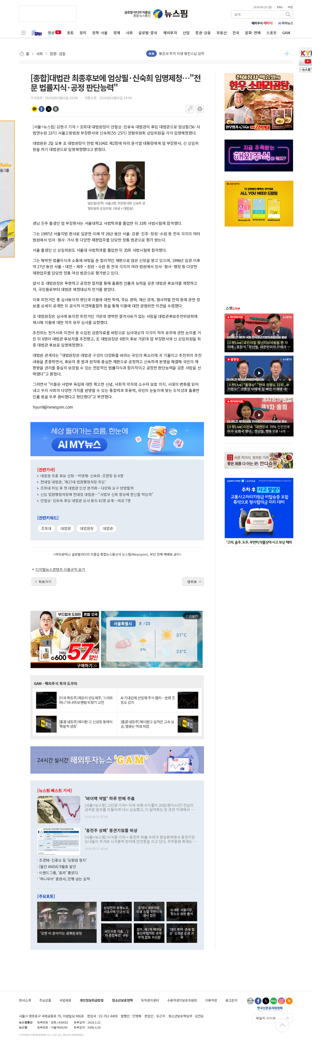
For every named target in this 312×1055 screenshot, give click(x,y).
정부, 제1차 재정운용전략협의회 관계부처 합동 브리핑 (149, 933)
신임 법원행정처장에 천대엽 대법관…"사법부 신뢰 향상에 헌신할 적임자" (96, 494)
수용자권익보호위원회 (182, 1000)
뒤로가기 (45, 581)
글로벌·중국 (147, 32)
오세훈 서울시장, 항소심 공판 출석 (181, 911)
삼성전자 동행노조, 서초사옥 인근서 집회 (116, 911)
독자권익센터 (150, 1000)
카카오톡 (34, 109)
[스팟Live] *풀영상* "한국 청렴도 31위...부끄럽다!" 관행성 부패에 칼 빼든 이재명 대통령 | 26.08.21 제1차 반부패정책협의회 (258, 387)
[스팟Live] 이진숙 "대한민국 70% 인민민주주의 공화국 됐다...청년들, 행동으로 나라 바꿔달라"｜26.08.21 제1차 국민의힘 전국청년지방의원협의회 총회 (258, 429)
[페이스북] (258, 1001)
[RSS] (289, 1001)
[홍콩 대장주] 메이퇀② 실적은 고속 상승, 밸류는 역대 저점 (147, 724)
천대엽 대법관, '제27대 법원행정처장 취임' (73, 481)
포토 (70, 32)
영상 (51, 32)
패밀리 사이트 (266, 1018)
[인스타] (281, 1001)
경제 (116, 32)
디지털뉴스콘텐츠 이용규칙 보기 (60, 569)
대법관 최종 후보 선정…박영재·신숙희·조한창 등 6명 (81, 475)
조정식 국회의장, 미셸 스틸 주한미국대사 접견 (149, 911)
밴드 (56, 109)
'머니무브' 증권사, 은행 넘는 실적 (64, 878)
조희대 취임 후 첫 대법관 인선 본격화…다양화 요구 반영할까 (87, 487)
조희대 (46, 528)
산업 (186, 32)
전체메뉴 (23, 32)
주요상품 (45, 1000)
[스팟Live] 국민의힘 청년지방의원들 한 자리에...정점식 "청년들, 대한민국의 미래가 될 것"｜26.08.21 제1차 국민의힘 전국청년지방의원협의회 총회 (259, 344)
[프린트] (200, 109)
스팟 (233, 308)
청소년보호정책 (122, 1000)
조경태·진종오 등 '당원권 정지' (63, 860)
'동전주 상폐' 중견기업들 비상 (111, 830)
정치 (82, 32)
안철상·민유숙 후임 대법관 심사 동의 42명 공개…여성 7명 (85, 500)
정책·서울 (100, 32)
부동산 (222, 32)
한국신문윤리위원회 (270, 1008)
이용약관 (211, 1000)
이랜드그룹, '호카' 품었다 (58, 872)
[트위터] (265, 1001)
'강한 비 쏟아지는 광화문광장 (61, 933)
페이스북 (42, 109)
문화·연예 (253, 32)
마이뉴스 (285, 23)
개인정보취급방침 (91, 1000)
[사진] (58, 809)
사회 (129, 32)
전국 (236, 32)
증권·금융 (203, 32)
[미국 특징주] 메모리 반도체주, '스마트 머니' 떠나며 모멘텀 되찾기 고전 (86, 700)
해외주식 (262, 23)
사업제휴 (65, 1000)
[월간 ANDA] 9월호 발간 (57, 866)
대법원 (66, 528)
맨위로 (192, 581)
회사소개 (25, 1000)
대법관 (108, 528)
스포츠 (271, 32)
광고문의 (231, 1000)
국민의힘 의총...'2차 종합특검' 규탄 (116, 933)
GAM (286, 32)
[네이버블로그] (273, 1001)
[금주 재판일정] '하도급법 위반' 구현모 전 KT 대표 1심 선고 (202, 53)
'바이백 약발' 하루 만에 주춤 (110, 798)
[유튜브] (250, 1001)
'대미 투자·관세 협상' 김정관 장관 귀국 (181, 933)
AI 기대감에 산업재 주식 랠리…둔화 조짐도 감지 (148, 700)
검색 (288, 14)
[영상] (259, 332)
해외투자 (170, 32)
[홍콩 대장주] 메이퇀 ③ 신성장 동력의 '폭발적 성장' (85, 724)
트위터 (49, 109)
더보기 (287, 53)
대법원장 (87, 528)
